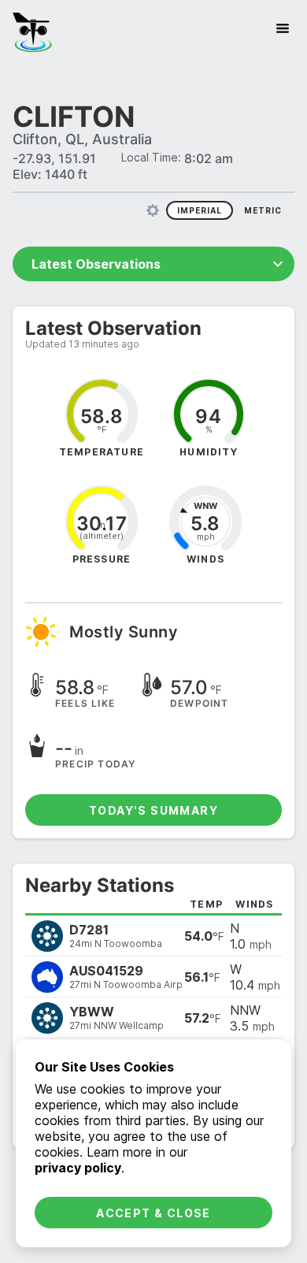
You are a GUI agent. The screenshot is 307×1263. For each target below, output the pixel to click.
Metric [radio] (263, 210)
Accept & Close (153, 1213)
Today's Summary (153, 810)
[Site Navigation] (282, 28)
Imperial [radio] (199, 210)
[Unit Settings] (153, 210)
